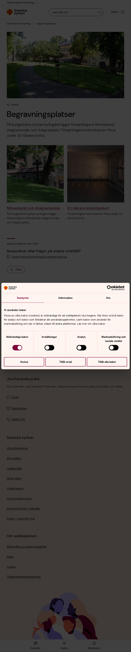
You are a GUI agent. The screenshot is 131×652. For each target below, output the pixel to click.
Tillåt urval (65, 361)
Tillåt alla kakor (107, 361)
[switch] (49, 347)
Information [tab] (65, 297)
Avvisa (24, 361)
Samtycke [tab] (23, 297)
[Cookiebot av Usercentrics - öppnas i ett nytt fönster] (112, 288)
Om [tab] (108, 297)
